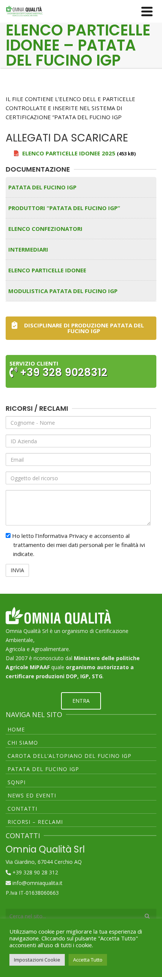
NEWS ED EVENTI (32, 795)
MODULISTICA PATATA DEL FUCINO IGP (63, 291)
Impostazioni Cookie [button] (37, 959)
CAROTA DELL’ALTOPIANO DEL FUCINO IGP (69, 755)
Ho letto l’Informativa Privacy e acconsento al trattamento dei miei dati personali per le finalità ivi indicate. (78, 545)
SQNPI (17, 782)
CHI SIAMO (23, 742)
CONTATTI (22, 808)
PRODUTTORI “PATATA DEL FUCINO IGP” (64, 208)
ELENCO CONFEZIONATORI (45, 228)
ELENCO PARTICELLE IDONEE (47, 270)
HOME (16, 729)
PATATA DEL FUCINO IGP (42, 187)
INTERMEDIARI (28, 249)
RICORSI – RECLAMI (35, 821)
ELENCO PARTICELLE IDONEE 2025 (68, 153)
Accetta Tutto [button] (87, 959)
